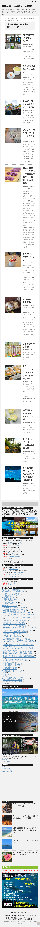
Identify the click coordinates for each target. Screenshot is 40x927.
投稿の (6, 768)
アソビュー (11, 585)
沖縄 (29, 120)
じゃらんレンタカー (14, 576)
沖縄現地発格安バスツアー (11, 595)
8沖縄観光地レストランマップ (12, 671)
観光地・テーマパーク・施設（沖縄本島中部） (29, 215)
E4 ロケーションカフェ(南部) (12, 633)
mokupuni (25, 327)
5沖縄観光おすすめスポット (11, 650)
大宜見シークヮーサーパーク (29, 401)
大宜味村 (29, 398)
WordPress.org (7, 771)
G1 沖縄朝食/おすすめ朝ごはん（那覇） (16, 638)
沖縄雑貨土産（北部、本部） (29, 113)
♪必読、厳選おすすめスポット (12, 599)
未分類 (4, 683)
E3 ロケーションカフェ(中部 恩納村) (29, 201)
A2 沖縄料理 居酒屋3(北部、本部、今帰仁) (16, 609)
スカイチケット (13, 569)
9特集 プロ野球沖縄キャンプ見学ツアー (15, 678)
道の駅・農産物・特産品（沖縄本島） (28, 118)
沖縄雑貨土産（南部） (10, 667)
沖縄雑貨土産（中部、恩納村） (13, 664)
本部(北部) (6, 674)
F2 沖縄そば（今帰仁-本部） (12, 637)
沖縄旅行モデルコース (10, 602)
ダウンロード (6, 760)
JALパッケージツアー (14, 553)
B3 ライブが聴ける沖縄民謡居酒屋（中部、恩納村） (20, 617)
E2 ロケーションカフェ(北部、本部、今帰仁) (29, 265)
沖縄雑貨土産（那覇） (10, 669)
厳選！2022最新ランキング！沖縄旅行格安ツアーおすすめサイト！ (25, 830)
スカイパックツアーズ (15, 542)
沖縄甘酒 (30, 92)
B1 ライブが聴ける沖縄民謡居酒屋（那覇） (17, 612)
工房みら (28, 89)
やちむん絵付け (30, 158)
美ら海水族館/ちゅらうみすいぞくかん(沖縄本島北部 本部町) (29, 474)
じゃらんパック (13, 560)
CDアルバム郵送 (7, 761)
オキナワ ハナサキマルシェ (29, 257)
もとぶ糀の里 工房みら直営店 (29, 69)
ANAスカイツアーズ (14, 549)
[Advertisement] (17, 785)
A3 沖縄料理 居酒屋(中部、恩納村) (14, 611)
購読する (7, 867)
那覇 (4, 676)
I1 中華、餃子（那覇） (10, 646)
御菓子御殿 (26, 232)
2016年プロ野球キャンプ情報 (12, 680)
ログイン (5, 767)
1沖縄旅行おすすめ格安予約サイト (13, 591)
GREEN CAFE (27, 54)
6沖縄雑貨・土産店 (8, 662)
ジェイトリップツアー (15, 545)
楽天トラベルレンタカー (16, 574)
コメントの (7, 770)
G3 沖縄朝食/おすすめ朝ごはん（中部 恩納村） (18, 640)
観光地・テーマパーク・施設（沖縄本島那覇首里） (29, 227)
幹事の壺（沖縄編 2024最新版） (18, 6)
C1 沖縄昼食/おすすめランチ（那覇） (15, 620)
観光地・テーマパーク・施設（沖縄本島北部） (29, 220)
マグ (29, 151)
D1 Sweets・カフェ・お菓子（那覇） (29, 189)
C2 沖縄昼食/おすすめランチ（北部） (29, 47)
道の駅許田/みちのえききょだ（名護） (29, 104)
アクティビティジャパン (15, 583)
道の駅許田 (27, 122)
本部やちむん (26, 161)
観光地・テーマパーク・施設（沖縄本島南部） (29, 149)
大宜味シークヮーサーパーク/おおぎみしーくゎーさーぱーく (29, 372)
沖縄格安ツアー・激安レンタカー (14, 593)
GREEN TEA (26, 56)
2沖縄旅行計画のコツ (9, 597)
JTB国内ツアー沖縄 (14, 556)
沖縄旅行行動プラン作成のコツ (13, 604)
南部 (4, 673)
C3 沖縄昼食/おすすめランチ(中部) (14, 624)
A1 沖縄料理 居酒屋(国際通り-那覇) (14, 607)
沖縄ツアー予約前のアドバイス (13, 600)
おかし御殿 (31, 230)
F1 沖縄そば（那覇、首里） (12, 635)
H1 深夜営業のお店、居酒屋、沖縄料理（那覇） (18, 645)
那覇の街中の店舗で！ (19, 572)
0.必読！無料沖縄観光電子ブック (12, 590)
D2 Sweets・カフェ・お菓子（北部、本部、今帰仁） (20, 627)
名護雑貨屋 (31, 59)
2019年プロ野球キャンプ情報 (12, 681)
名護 (26, 120)
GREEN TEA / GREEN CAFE (28, 38)
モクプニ (26, 329)
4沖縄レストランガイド (9, 606)
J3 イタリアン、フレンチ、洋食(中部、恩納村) (18, 648)
